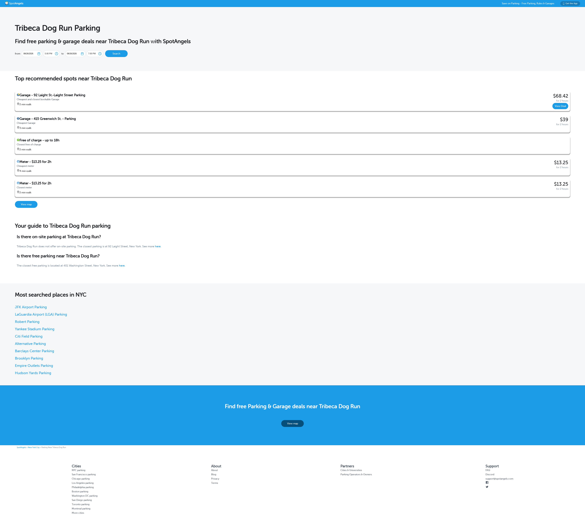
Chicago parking (81, 478)
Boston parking (80, 491)
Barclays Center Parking (34, 351)
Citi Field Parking (29, 336)
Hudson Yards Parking (33, 373)
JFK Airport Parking (31, 307)
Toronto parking (80, 504)
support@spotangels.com (499, 478)
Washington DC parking (85, 495)
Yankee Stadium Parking (34, 329)
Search (116, 53)
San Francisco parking (84, 474)
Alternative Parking (30, 344)
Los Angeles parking (83, 483)
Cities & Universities (351, 470)
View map (26, 204)
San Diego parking (82, 500)
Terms (214, 483)
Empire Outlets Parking (34, 366)
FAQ (488, 470)
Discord (490, 474)
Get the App (571, 3)
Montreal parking (81, 508)
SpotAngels (21, 447)
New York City (33, 447)
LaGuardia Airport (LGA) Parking (41, 314)
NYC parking (78, 470)
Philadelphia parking (83, 487)
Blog (213, 474)
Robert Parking (27, 322)
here (158, 246)
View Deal (560, 106)
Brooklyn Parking (29, 358)
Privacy (215, 478)
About (214, 470)
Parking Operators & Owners (356, 474)
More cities (78, 513)
